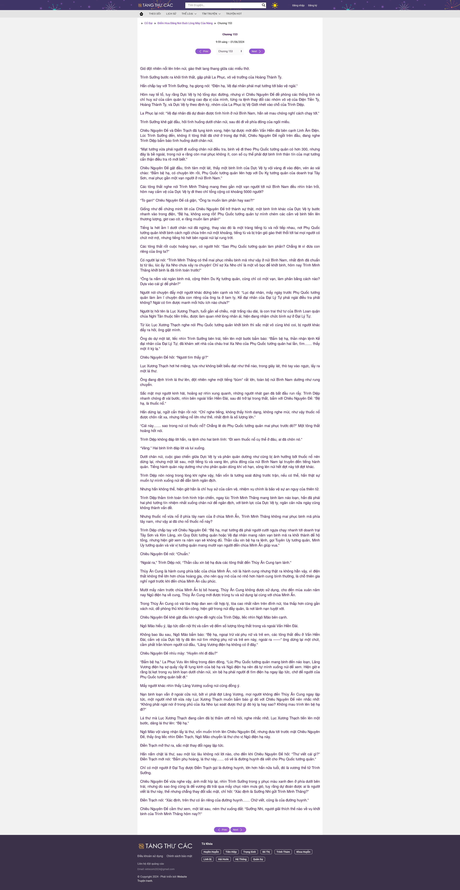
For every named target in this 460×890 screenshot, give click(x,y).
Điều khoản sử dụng (150, 856)
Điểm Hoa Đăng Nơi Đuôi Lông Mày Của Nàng (185, 23)
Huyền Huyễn (211, 851)
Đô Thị (266, 851)
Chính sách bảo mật (179, 856)
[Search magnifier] (263, 5)
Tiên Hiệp (231, 851)
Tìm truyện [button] (209, 13)
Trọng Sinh (249, 851)
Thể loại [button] (187, 13)
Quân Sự (258, 859)
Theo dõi (155, 13)
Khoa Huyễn (303, 851)
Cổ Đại (148, 23)
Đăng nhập (298, 5)
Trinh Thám (283, 851)
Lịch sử (171, 13)
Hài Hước (223, 859)
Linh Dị (207, 859)
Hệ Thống (241, 859)
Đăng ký (312, 5)
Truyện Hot (234, 13)
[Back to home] (155, 5)
